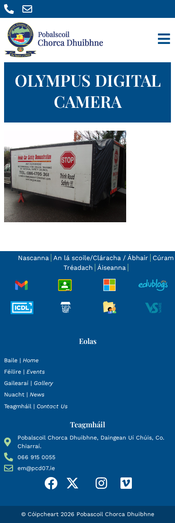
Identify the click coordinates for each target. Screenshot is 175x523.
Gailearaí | (28, 383)
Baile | (21, 360)
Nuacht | (24, 394)
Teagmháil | (36, 406)
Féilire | (24, 371)
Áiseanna (111, 267)
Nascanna (33, 258)
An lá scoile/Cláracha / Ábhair (100, 258)
